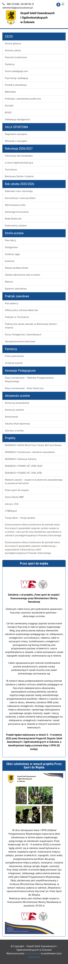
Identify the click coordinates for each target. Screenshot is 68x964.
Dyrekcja (9, 64)
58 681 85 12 (27, 4)
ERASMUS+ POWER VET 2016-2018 (23, 473)
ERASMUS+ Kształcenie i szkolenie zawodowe (30, 452)
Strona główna (13, 44)
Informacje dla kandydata (19, 156)
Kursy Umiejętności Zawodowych (23, 335)
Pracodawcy (11, 304)
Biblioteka (10, 92)
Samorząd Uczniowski (17, 212)
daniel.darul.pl (32, 954)
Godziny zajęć (12, 254)
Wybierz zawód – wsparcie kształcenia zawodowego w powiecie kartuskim (34, 482)
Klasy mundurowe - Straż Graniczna (24, 388)
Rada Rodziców (13, 219)
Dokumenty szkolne (16, 226)
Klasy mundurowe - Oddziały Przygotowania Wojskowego (29, 380)
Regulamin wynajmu (16, 134)
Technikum (11, 170)
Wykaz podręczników (16, 268)
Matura (9, 282)
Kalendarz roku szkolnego (19, 191)
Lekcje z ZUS (12, 504)
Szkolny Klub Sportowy (17, 424)
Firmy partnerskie (14, 356)
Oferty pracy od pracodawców (21, 310)
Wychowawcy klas (15, 205)
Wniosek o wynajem (16, 141)
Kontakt (9, 106)
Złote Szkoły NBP (14, 497)
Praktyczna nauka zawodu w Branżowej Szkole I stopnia (31, 326)
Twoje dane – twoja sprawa (20, 518)
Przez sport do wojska (17, 490)
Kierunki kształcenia (16, 57)
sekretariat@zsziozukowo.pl (17, 8)
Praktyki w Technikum (17, 317)
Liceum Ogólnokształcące (19, 163)
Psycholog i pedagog (16, 78)
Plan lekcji (10, 240)
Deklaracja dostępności (17, 120)
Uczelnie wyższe (14, 363)
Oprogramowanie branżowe (20, 342)
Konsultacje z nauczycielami (20, 198)
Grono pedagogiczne (16, 71)
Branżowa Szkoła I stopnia (19, 177)
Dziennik (9, 261)
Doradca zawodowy (16, 85)
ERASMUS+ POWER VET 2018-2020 (23, 466)
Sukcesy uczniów (14, 431)
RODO (8, 113)
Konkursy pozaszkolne (17, 403)
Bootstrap (34, 957)
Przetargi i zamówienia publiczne (23, 99)
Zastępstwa (11, 247)
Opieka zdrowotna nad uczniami (22, 275)
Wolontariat (11, 417)
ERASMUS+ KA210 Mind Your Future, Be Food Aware (33, 445)
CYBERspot (11, 511)
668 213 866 (13, 4)
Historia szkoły (13, 51)
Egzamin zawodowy (16, 289)
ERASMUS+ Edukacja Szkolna (20, 459)
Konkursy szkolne (14, 410)
